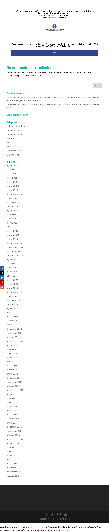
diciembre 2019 (14, 468)
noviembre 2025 (14, 198)
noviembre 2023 (15, 296)
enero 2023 (12, 325)
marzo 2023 (12, 317)
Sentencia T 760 (14, 151)
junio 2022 (12, 353)
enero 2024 (12, 288)
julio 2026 (11, 169)
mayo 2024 (12, 272)
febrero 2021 (13, 419)
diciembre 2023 (14, 292)
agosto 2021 (12, 394)
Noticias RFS (13, 146)
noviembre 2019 (14, 472)
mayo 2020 (12, 455)
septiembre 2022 (15, 341)
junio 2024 (12, 267)
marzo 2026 (12, 182)
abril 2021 (11, 410)
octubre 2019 (13, 476)
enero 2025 (12, 239)
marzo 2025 (12, 231)
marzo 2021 (12, 414)
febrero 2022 (13, 370)
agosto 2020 (13, 443)
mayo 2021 (12, 406)
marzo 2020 (12, 464)
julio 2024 (11, 263)
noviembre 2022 (15, 333)
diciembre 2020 (14, 427)
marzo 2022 (12, 365)
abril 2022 (11, 361)
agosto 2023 (13, 308)
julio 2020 (11, 447)
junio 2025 (12, 219)
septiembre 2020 (15, 439)
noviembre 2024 (15, 247)
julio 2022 (11, 349)
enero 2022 (12, 374)
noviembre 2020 (15, 431)
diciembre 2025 (14, 194)
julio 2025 (11, 214)
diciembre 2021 (14, 378)
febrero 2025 (13, 235)
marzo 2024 (12, 280)
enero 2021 (12, 423)
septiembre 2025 (15, 206)
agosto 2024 (13, 259)
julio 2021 (11, 398)
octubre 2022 (13, 337)
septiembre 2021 (15, 390)
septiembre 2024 (15, 255)
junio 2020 (12, 451)
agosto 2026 (13, 165)
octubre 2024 (13, 251)
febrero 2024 (13, 284)
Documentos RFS (15, 134)
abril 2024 (11, 276)
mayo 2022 (12, 357)
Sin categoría (13, 155)
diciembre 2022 (14, 329)
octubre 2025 (13, 202)
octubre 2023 (13, 300)
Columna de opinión (16, 126)
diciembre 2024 (14, 243)
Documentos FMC (15, 130)
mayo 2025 (12, 223)
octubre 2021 (13, 386)
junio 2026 (12, 174)
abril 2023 (11, 312)
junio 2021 (11, 402)
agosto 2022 (13, 345)
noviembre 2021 (14, 382)
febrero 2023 (13, 321)
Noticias (10, 142)
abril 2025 (11, 227)
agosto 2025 (12, 210)
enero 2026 (12, 190)
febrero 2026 (13, 186)
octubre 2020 (13, 435)
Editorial (11, 138)
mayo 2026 (12, 178)
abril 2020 (11, 459)
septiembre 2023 (15, 304)
